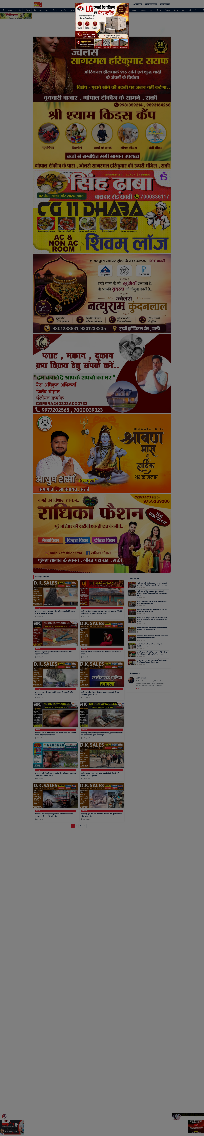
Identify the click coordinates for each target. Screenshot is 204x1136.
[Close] (126, 5)
